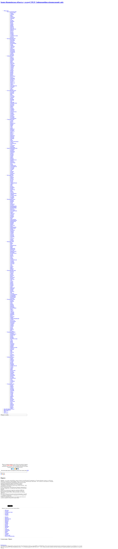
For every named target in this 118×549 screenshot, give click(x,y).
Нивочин (7, 517)
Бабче (6, 532)
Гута (6, 528)
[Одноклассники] (15, 469)
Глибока (6, 531)
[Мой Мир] (17, 469)
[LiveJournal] (18, 469)
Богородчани (7, 535)
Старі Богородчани (9, 512)
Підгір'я (6, 516)
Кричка (6, 524)
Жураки (6, 527)
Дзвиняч (6, 534)
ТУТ (28, 470)
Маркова (6, 521)
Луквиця (6, 523)
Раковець (6, 514)
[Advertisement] (19, 6)
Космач (6, 525)
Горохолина (7, 530)
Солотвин (7, 533)
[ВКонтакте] (12, 469)
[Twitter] (13, 469)
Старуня (6, 511)
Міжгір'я (6, 520)
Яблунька (7, 510)
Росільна (6, 513)
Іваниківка (7, 526)
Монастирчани (8, 518)
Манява (6, 522)
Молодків (7, 519)
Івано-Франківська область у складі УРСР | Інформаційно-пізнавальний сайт (32, 2)
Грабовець (7, 529)
